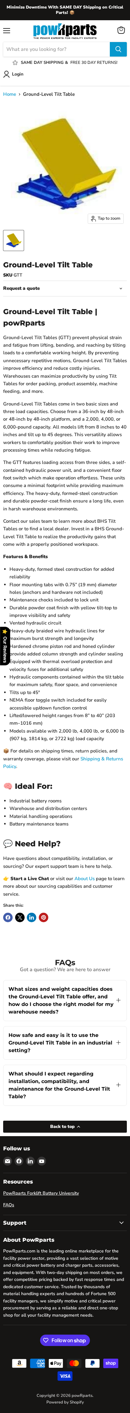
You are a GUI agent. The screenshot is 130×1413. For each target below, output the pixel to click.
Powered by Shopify (65, 1402)
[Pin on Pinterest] (43, 917)
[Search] (118, 49)
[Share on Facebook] (8, 917)
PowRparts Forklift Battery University (41, 1193)
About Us (84, 878)
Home (9, 94)
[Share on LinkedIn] (31, 917)
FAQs (8, 1205)
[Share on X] (20, 917)
